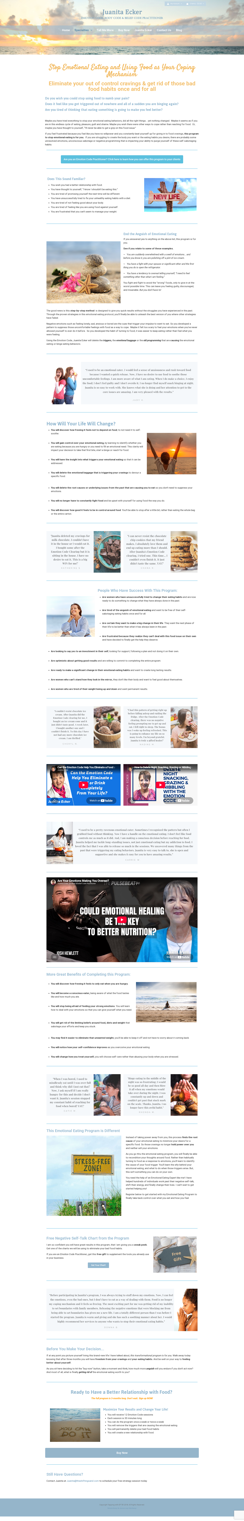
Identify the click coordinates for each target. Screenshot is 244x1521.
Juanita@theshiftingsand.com (83, 1480)
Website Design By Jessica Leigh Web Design (122, 1508)
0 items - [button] (196, 4)
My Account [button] (175, 4)
